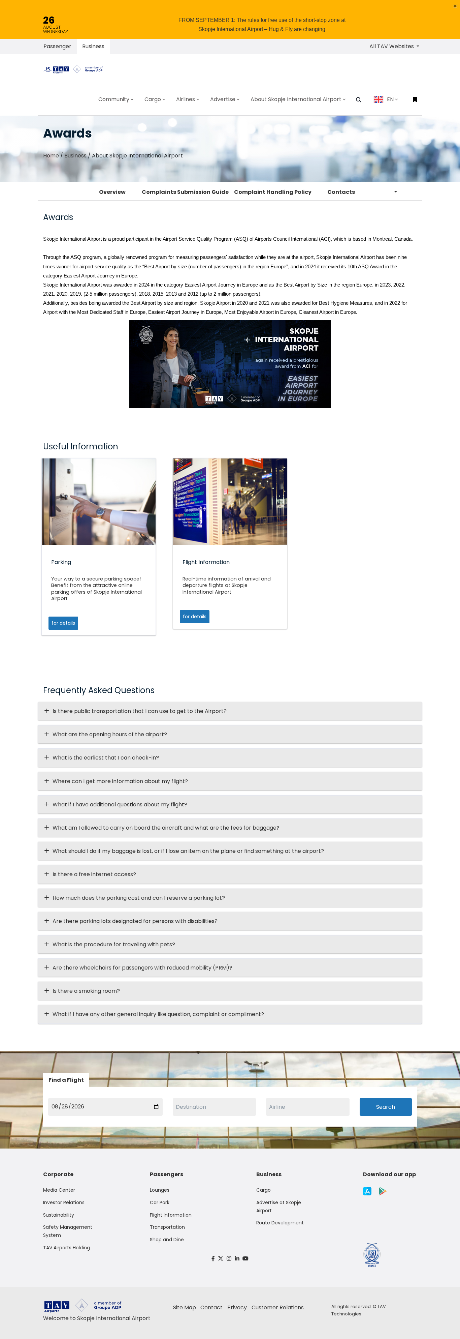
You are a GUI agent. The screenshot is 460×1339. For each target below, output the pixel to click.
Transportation (167, 1227)
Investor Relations (64, 1202)
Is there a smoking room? (86, 991)
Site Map (184, 1307)
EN (390, 99)
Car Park (159, 1202)
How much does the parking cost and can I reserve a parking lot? (139, 898)
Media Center (59, 1190)
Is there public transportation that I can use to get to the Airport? (140, 711)
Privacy (237, 1307)
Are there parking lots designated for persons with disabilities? (135, 921)
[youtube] (245, 1258)
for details (63, 623)
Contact (211, 1307)
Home (51, 155)
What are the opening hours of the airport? (110, 734)
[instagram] (229, 1258)
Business (93, 46)
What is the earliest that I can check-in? (106, 758)
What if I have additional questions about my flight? (120, 804)
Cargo (263, 1190)
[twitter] (221, 1258)
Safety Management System (67, 1231)
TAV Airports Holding (66, 1247)
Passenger (57, 46)
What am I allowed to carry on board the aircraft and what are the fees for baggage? (166, 828)
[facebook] (213, 1258)
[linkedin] (237, 1258)
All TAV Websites (392, 46)
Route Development (280, 1222)
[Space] (75, 68)
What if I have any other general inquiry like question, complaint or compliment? (158, 1014)
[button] (455, 6)
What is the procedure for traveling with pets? (114, 944)
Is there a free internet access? (94, 874)
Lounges (159, 1190)
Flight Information (171, 1215)
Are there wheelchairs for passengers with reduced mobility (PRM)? (144, 968)
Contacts (341, 192)
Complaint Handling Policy (272, 192)
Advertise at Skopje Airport (278, 1206)
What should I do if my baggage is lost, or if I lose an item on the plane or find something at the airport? (188, 851)
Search (385, 1107)
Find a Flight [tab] (66, 1080)
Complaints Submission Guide (185, 192)
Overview (112, 192)
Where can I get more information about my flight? (120, 781)
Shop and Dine (167, 1239)
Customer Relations (278, 1307)
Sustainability (58, 1215)
